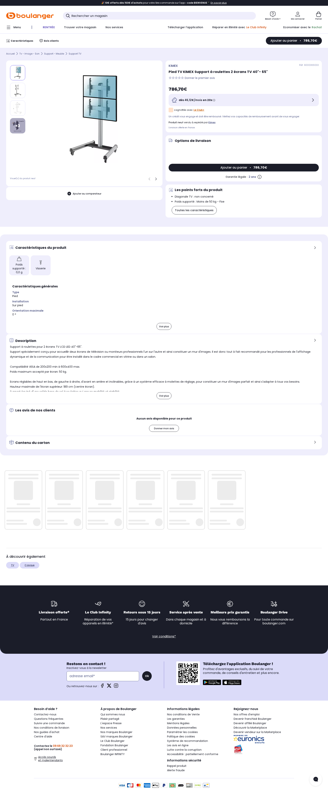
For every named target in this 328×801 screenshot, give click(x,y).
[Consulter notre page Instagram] (116, 687)
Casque (30, 565)
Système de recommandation (187, 741)
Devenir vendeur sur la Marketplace (257, 732)
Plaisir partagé (110, 719)
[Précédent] (149, 179)
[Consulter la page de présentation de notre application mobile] (212, 682)
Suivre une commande (49, 723)
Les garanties (176, 719)
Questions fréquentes (48, 719)
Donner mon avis (164, 428)
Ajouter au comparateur (87, 193)
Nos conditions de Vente (183, 714)
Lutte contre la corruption (184, 750)
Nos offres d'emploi (247, 714)
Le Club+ (199, 110)
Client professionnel (114, 750)
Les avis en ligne (178, 745)
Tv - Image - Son (29, 53)
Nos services (109, 728)
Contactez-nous (45, 714)
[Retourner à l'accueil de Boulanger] (30, 15)
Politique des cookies (181, 736)
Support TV (75, 53)
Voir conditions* (164, 636)
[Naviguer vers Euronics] (264, 739)
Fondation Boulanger (114, 745)
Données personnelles (182, 728)
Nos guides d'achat (46, 732)
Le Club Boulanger (112, 741)
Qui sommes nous (113, 714)
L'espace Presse (111, 723)
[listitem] (17, 90)
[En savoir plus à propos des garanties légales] (259, 177)
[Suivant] (156, 179)
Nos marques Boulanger (116, 732)
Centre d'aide (43, 736)
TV (12, 565)
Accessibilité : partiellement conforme (192, 754)
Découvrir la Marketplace (250, 728)
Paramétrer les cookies (182, 732)
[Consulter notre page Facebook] (102, 687)
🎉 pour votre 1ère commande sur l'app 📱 (164, 3)
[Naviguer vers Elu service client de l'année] (264, 749)
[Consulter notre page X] (109, 687)
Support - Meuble (54, 53)
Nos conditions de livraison (51, 728)
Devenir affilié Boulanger (250, 723)
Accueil (10, 53)
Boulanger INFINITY (113, 754)
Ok (147, 676)
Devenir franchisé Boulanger (252, 719)
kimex (211, 122)
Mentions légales (178, 723)
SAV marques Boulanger (117, 736)
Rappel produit (176, 766)
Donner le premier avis (200, 78)
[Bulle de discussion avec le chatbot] (316, 779)
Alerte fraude (176, 770)
